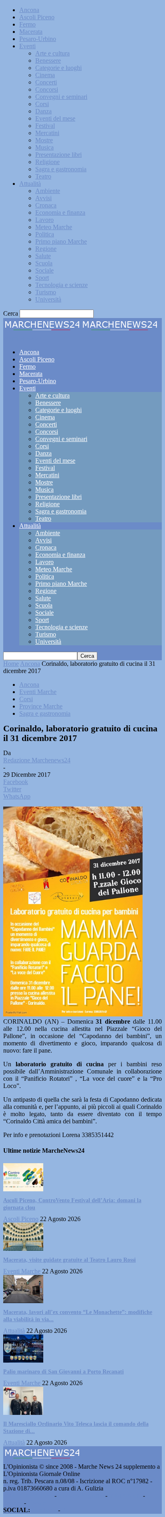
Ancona (29, 9)
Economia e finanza (60, 212)
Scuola (43, 263)
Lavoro (44, 219)
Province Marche (40, 706)
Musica (44, 147)
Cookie (37, 1502)
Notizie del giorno (81, 1495)
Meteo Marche (53, 227)
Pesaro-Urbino (37, 38)
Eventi (27, 46)
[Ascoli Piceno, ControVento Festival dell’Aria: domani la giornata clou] (23, 1189)
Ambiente (47, 190)
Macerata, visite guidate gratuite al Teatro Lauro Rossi (69, 1260)
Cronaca (45, 205)
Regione (45, 248)
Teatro (43, 176)
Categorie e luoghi (58, 67)
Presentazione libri (58, 154)
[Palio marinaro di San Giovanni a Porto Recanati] (23, 1360)
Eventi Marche (37, 691)
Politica (44, 234)
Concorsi (46, 89)
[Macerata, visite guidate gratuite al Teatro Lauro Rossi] (23, 1248)
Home (11, 663)
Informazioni (125, 1495)
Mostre (44, 140)
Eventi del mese (55, 118)
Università (48, 299)
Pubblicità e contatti (28, 1495)
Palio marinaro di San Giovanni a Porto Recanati (63, 1372)
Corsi (42, 104)
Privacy (12, 1502)
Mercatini (47, 132)
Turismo (45, 292)
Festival (45, 125)
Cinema (45, 75)
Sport (42, 277)
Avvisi (43, 198)
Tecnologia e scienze (61, 284)
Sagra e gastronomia (61, 169)
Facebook (44, 1510)
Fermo (27, 24)
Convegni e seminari (61, 96)
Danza (43, 111)
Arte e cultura (52, 53)
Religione (47, 161)
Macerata (30, 31)
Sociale (44, 270)
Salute (43, 255)
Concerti (46, 82)
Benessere (48, 60)
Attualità (30, 183)
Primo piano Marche (61, 241)
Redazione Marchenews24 (36, 760)
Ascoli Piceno (36, 17)
